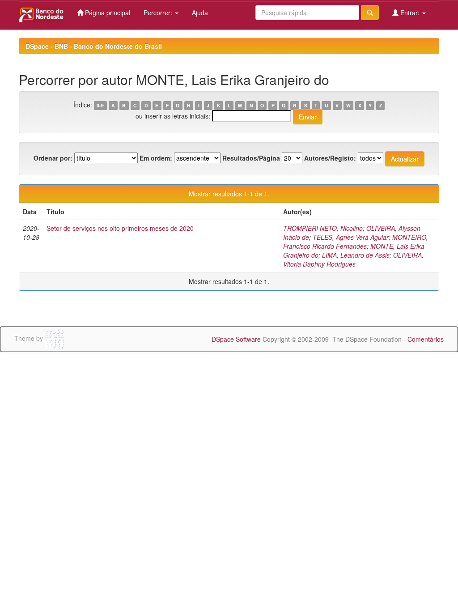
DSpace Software (236, 339)
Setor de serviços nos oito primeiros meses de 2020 (120, 228)
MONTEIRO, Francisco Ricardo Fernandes (355, 241)
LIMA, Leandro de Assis (356, 254)
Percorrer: (159, 12)
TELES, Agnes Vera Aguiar (351, 237)
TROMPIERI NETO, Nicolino (323, 228)
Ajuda (200, 12)
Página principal (106, 12)
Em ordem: (156, 157)
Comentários (425, 339)
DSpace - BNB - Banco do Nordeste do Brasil (93, 46)
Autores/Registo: (330, 157)
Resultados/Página (251, 157)
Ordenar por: (53, 157)
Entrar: (410, 12)
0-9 (100, 105)
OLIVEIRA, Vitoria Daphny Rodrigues (353, 259)
